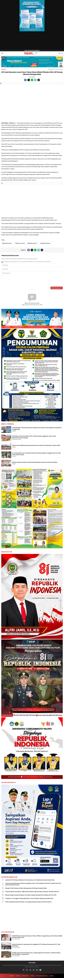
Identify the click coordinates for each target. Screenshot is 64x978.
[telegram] (35, 80)
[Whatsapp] (30, 970)
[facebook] (25, 80)
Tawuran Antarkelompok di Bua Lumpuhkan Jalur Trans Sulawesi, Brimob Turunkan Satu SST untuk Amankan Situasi (33, 884)
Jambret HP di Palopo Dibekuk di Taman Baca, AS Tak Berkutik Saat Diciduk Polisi (29, 880)
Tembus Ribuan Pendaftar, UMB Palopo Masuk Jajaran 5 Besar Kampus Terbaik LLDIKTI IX (32, 891)
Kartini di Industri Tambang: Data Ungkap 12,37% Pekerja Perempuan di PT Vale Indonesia (36, 945)
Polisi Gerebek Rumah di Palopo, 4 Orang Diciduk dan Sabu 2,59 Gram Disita (28, 902)
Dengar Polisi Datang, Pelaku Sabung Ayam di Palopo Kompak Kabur (26, 888)
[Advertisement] (32, 917)
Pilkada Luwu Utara (33, 243)
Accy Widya (32, 77)
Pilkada (3, 69)
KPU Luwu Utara (20, 243)
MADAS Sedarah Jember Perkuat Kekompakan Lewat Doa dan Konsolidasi (34, 462)
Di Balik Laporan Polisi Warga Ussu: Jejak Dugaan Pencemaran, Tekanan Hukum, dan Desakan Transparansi (36, 953)
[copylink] (38, 80)
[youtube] (40, 970)
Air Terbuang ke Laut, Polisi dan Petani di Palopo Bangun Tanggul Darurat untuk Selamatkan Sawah (36, 453)
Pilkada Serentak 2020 (46, 243)
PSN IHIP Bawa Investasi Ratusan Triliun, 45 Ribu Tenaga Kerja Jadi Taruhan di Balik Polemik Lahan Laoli (37, 936)
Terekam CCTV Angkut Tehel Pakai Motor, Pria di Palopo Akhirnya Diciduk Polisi (29, 898)
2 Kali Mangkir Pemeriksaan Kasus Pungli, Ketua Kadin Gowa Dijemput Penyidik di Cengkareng (36, 428)
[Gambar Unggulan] (32, 101)
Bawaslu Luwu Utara (8, 243)
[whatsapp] (32, 80)
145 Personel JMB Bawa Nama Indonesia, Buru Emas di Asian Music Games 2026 (36, 445)
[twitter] (28, 80)
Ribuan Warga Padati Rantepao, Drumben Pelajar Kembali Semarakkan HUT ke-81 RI (30, 895)
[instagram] (33, 970)
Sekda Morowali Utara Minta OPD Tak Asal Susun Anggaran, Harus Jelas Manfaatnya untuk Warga (34, 437)
